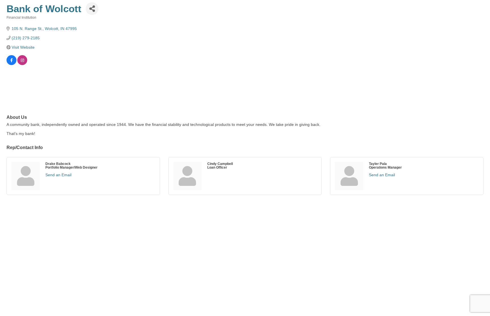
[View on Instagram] (22, 63)
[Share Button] (92, 8)
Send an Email (58, 175)
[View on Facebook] (11, 63)
